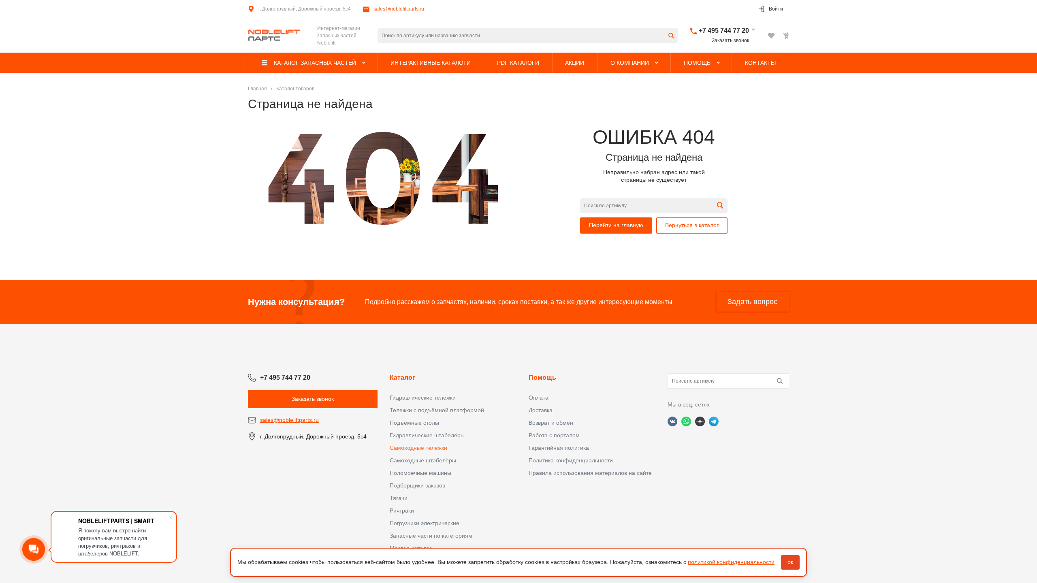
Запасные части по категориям (431, 535)
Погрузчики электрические (424, 523)
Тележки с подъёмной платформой (437, 410)
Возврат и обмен (551, 422)
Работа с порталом (554, 435)
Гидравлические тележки (423, 397)
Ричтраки (402, 510)
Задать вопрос (752, 302)
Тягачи (399, 498)
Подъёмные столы (414, 422)
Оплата (538, 397)
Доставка (541, 410)
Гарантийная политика (559, 448)
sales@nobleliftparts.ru (398, 9)
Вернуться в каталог (692, 225)
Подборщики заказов (417, 485)
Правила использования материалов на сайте (590, 473)
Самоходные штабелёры (423, 460)
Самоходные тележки (418, 448)
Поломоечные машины (420, 473)
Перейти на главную (616, 225)
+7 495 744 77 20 (724, 30)
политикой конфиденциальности (731, 562)
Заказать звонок (730, 40)
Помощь (542, 377)
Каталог (402, 377)
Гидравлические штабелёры (427, 435)
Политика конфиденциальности (571, 460)
